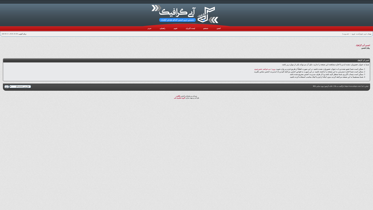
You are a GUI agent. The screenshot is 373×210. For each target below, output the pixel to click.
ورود (353, 34)
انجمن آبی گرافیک (363, 45)
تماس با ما (365, 86)
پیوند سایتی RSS (318, 86)
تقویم (175, 28)
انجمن (219, 28)
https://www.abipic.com (353, 86)
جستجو (205, 28)
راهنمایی (162, 28)
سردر (149, 28)
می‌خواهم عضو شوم (262, 69)
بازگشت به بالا (339, 86)
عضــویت (346, 34)
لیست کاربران (190, 28)
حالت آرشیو (328, 86)
